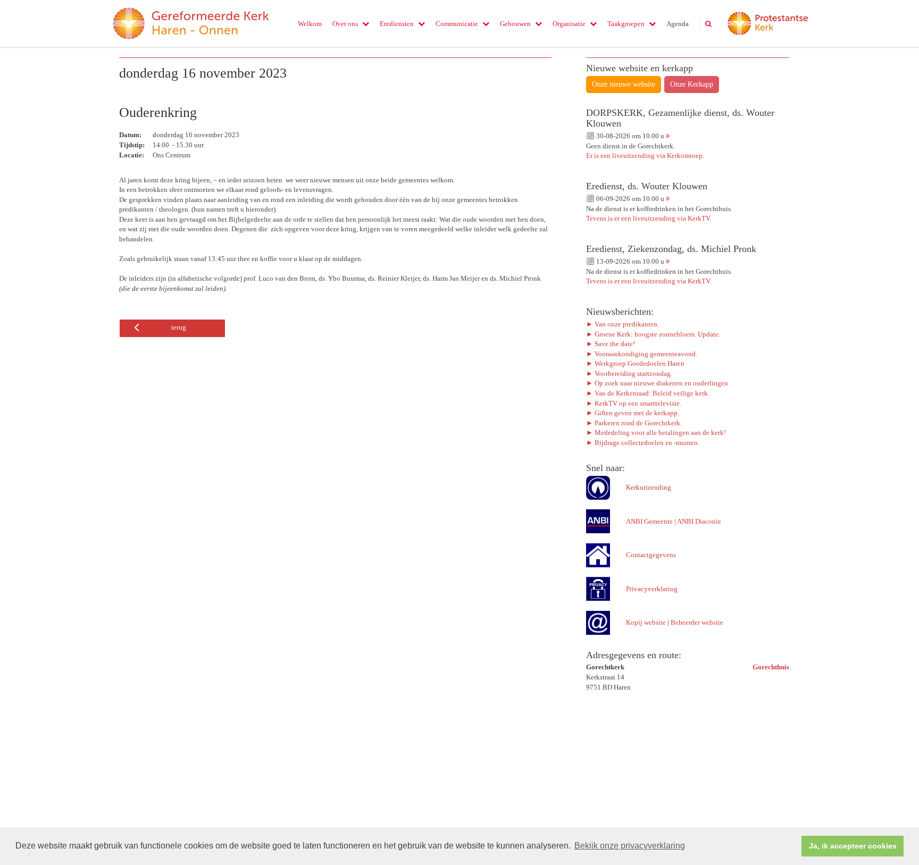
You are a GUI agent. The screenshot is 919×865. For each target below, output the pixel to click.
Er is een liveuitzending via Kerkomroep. (645, 155)
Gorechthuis (771, 667)
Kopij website (646, 622)
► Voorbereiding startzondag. (629, 373)
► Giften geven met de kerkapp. (632, 413)
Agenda (677, 24)
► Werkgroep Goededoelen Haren (635, 363)
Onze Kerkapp (691, 84)
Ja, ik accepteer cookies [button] (853, 846)
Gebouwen (515, 24)
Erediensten (397, 24)
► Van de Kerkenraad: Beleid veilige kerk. (647, 393)
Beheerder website (697, 622)
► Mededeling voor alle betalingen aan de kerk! (656, 432)
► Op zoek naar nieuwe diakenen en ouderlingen (657, 383)
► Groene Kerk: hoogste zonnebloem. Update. (654, 334)
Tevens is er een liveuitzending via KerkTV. (648, 218)
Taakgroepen (626, 24)
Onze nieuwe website (623, 84)
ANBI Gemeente (649, 521)
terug (178, 327)
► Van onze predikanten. (622, 324)
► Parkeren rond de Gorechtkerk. (634, 423)
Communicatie (457, 24)
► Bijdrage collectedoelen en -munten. (642, 443)
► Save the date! (610, 344)
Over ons (345, 24)
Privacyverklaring (652, 589)
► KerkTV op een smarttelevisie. (633, 403)
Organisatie (569, 24)
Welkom (310, 24)
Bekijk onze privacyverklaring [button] (629, 845)
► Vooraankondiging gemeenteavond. (641, 354)
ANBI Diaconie (699, 521)
